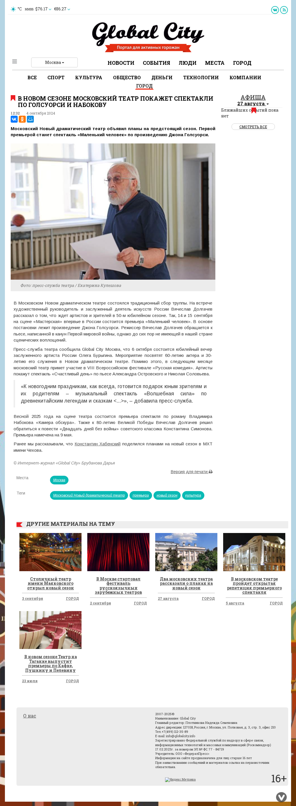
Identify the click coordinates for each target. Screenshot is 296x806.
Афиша (253, 97)
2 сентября (100, 603)
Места (215, 62)
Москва (53, 62)
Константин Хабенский (98, 443)
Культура (88, 77)
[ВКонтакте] (14, 119)
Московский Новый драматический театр (89, 495)
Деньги (162, 77)
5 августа (235, 603)
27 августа (168, 598)
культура (193, 495)
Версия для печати (190, 471)
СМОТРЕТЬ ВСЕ (253, 126)
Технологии (201, 77)
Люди (188, 62)
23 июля (30, 680)
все (32, 77)
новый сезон (167, 495)
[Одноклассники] (22, 119)
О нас (29, 716)
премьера (141, 495)
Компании (245, 77)
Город (242, 62)
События (156, 62)
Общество (127, 77)
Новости (121, 62)
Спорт (55, 77)
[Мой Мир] (30, 119)
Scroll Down (281, 797)
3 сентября (32, 598)
